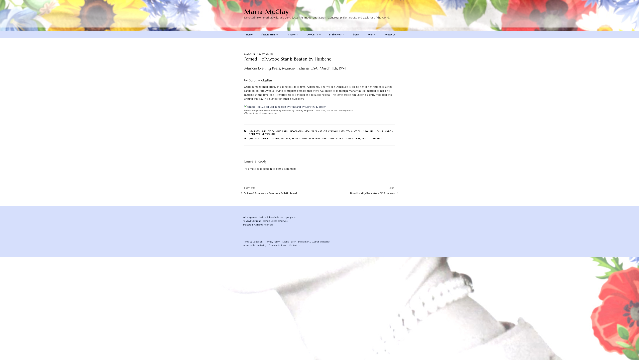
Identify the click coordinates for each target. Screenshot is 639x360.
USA (332, 138)
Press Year (345, 131)
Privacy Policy (273, 241)
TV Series (291, 34)
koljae (270, 54)
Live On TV (312, 34)
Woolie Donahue (372, 138)
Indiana (285, 138)
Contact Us (389, 34)
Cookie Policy (289, 241)
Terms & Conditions (253, 241)
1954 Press (255, 131)
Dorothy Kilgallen (267, 138)
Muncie (296, 138)
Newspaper (296, 131)
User (370, 34)
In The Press (335, 34)
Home (249, 34)
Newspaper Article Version (321, 131)
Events (356, 34)
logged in (266, 168)
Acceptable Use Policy (254, 245)
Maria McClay (266, 12)
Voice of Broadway (348, 138)
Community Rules (278, 245)
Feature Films (268, 34)
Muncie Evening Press (275, 131)
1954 (251, 138)
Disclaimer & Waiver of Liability (314, 241)
